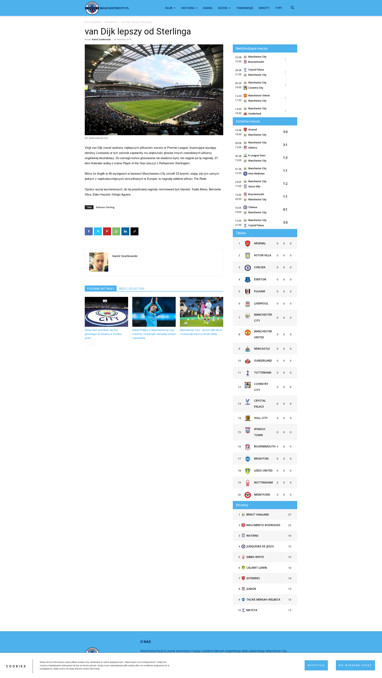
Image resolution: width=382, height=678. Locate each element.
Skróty (264, 8)
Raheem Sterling (105, 207)
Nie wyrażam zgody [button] (355, 665)
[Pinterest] (107, 231)
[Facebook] (89, 231)
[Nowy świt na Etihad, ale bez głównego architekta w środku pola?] (106, 312)
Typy (278, 8)
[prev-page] (87, 342)
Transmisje (244, 8)
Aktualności (111, 22)
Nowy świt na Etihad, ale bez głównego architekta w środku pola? (103, 334)
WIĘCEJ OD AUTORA (131, 288)
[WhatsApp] (116, 231)
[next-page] (93, 342)
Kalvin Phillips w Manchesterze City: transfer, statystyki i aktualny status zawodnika (154, 334)
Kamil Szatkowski (101, 39)
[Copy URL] (134, 231)
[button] (292, 8)
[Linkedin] (125, 231)
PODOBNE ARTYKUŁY (100, 288)
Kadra (207, 8)
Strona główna (93, 22)
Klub (168, 8)
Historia (187, 8)
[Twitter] (98, 231)
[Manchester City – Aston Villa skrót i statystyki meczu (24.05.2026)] (201, 312)
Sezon (222, 8)
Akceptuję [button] (316, 665)
